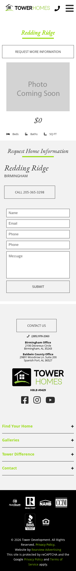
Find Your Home (17, 426)
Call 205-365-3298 (29, 192)
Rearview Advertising (46, 550)
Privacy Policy (45, 545)
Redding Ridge (38, 32)
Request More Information (38, 52)
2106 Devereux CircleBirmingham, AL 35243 (38, 345)
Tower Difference (18, 454)
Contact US (36, 325)
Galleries (10, 439)
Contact (9, 467)
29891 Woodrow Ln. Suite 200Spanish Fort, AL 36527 (38, 357)
